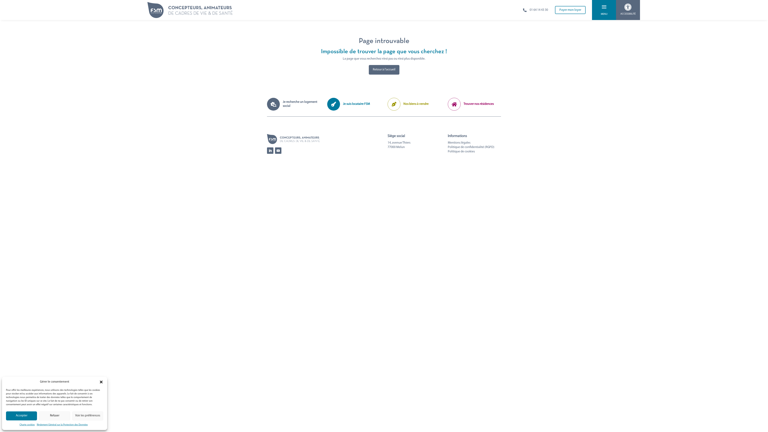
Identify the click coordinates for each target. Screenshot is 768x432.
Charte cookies (27, 425)
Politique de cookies (461, 151)
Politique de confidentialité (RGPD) (471, 147)
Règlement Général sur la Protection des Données (62, 425)
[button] (101, 382)
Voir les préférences (87, 415)
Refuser (54, 415)
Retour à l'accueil (384, 69)
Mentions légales (459, 142)
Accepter (21, 415)
